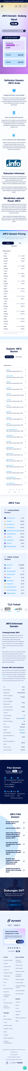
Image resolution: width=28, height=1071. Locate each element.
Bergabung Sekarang (20, 941)
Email (14, 900)
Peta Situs (18, 1011)
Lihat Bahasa (21, 718)
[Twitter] (14, 947)
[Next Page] (19, 492)
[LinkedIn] (12, 947)
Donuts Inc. (22, 730)
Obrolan (15, 904)
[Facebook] (8, 947)
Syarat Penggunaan (14, 1054)
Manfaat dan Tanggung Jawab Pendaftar (14, 1059)
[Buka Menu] (25, 6)
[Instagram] (10, 947)
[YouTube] (17, 947)
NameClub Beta (19, 993)
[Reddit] (19, 947)
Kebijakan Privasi (14, 1052)
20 (14, 492)
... (11, 492)
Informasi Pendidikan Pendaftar (14, 1057)
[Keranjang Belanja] (20, 6)
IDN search (5, 676)
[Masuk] (16, 6)
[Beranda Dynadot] (2, 6)
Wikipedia (22, 732)
